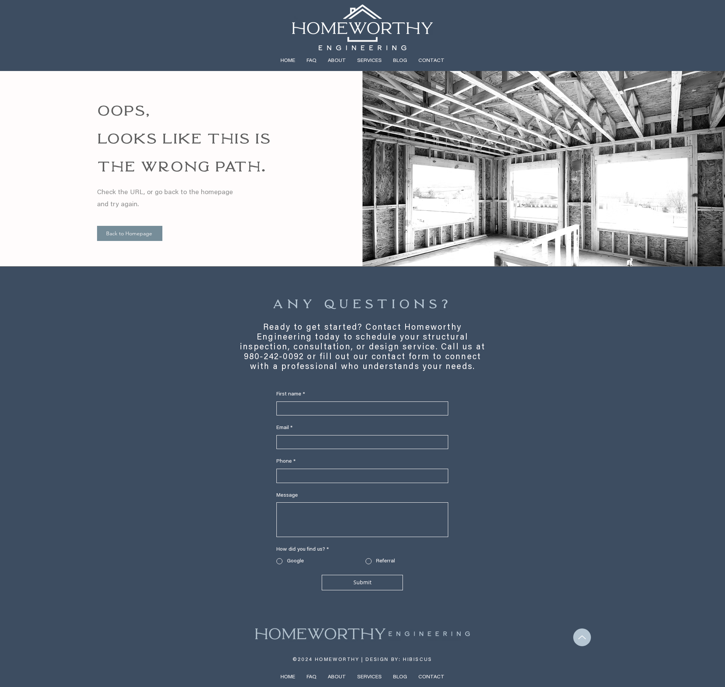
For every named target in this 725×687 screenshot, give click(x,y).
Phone (286, 461)
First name (290, 394)
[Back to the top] (582, 637)
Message (287, 495)
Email (284, 428)
